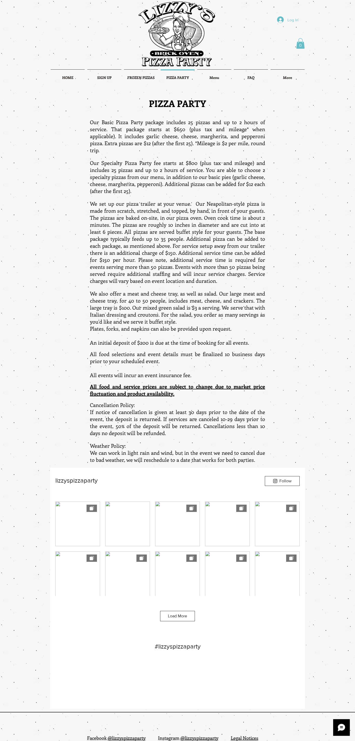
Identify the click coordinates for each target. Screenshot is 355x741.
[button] (300, 43)
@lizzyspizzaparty (127, 738)
